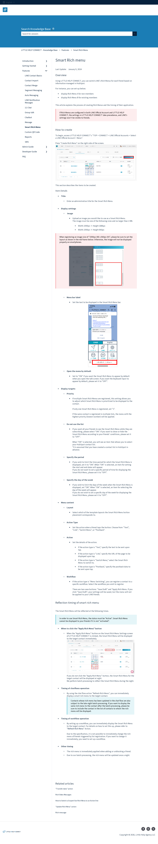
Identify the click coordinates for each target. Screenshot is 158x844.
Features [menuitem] (26, 70)
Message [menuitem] (28, 122)
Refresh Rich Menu (75, 728)
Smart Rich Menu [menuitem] (32, 127)
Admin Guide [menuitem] (28, 146)
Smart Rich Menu (80, 50)
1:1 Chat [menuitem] (28, 107)
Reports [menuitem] (28, 136)
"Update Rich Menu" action (65, 806)
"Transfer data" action (64, 789)
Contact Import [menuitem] (31, 80)
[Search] (134, 34)
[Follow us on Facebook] (143, 829)
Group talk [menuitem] (29, 112)
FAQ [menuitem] (24, 156)
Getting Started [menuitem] (29, 65)
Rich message (60, 812)
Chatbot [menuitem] (28, 117)
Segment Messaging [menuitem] (33, 90)
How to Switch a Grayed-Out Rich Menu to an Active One (76, 800)
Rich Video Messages (63, 794)
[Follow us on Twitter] (153, 829)
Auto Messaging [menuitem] (31, 95)
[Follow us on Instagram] (148, 829)
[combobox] (76, 34)
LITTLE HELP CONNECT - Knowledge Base (39, 50)
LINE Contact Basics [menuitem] (33, 75)
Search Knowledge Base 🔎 (38, 29)
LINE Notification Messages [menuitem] (32, 101)
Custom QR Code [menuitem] (32, 132)
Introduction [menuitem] (27, 60)
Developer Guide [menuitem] (29, 151)
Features (65, 50)
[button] (46, 61)
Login (150, 10)
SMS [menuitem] (27, 141)
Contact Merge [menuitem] (31, 85)
